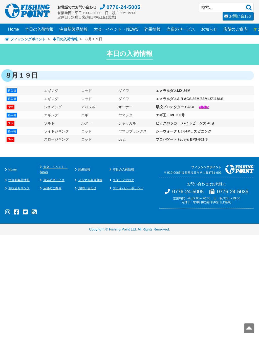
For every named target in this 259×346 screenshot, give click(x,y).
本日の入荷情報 (39, 29)
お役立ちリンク (19, 188)
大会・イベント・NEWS (116, 29)
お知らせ (209, 29)
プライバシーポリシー (128, 188)
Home (13, 29)
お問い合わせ (240, 16)
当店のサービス (181, 29)
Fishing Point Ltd (122, 229)
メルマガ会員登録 (90, 180)
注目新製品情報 (73, 29)
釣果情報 (152, 29)
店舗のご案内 (235, 29)
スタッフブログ (123, 180)
